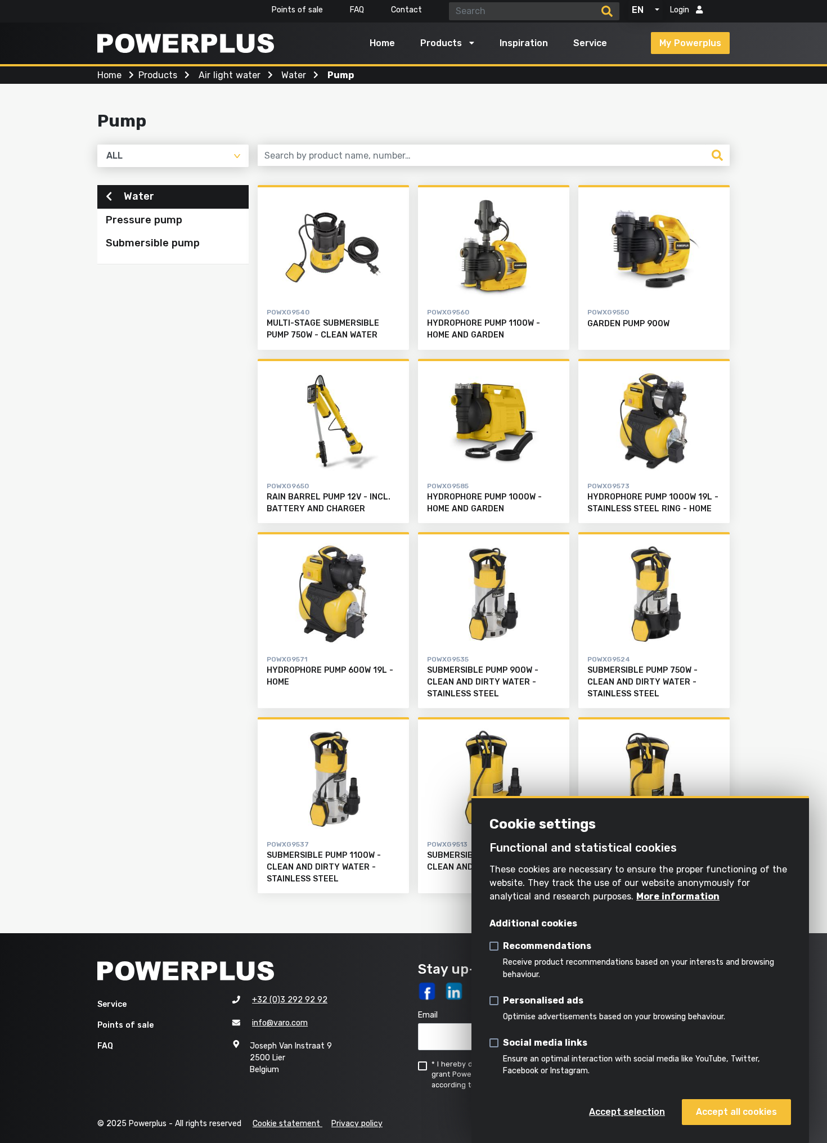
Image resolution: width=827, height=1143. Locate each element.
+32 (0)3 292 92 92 (289, 1000)
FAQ (357, 10)
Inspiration (524, 43)
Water (137, 196)
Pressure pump (144, 220)
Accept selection (627, 1111)
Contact (406, 10)
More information (678, 896)
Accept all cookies (736, 1111)
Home (382, 43)
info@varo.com (280, 1023)
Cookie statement (287, 1123)
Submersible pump (153, 243)
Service (590, 43)
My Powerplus (690, 43)
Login (680, 10)
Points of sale (297, 10)
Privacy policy (357, 1123)
